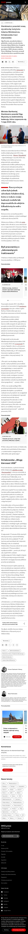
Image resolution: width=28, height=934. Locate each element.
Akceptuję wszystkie (18, 930)
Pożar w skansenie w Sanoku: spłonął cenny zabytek (11, 731)
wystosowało (18, 344)
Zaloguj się (7, 770)
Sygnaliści (3, 860)
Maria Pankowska (12, 694)
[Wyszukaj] (25, 2)
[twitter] (9, 644)
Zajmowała (20, 70)
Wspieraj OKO (4, 848)
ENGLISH (3, 863)
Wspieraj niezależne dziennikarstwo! (10, 832)
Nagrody (3, 854)
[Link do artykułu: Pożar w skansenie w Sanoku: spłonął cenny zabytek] (12, 717)
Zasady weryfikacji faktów (8, 871)
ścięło (23, 222)
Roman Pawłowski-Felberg (15, 669)
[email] (13, 644)
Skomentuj (21, 62)
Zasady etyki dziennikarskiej (8, 874)
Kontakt (3, 857)
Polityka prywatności (6, 880)
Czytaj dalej (17, 737)
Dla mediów (4, 883)
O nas (2, 845)
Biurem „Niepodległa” (19, 155)
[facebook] (6, 644)
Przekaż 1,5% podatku (6, 851)
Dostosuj (6, 930)
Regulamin (4, 877)
